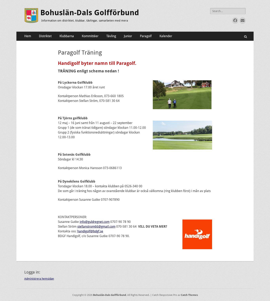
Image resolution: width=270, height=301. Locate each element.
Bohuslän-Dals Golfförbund (89, 12)
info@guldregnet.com (95, 222)
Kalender (166, 36)
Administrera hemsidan (39, 278)
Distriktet (45, 36)
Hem (27, 36)
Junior (128, 36)
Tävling (111, 36)
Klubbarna (66, 36)
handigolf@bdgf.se (90, 231)
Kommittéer (90, 36)
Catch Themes (189, 294)
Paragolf (146, 36)
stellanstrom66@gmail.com (96, 226)
